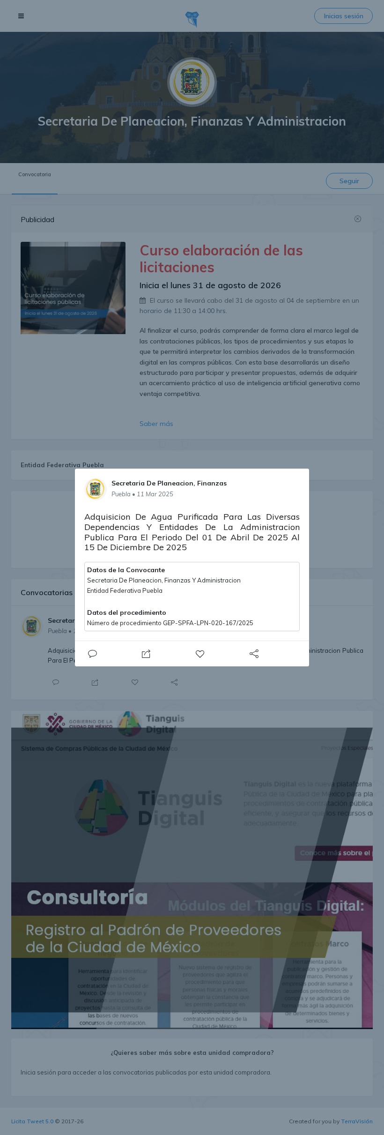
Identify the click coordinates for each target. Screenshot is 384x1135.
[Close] (92, 654)
